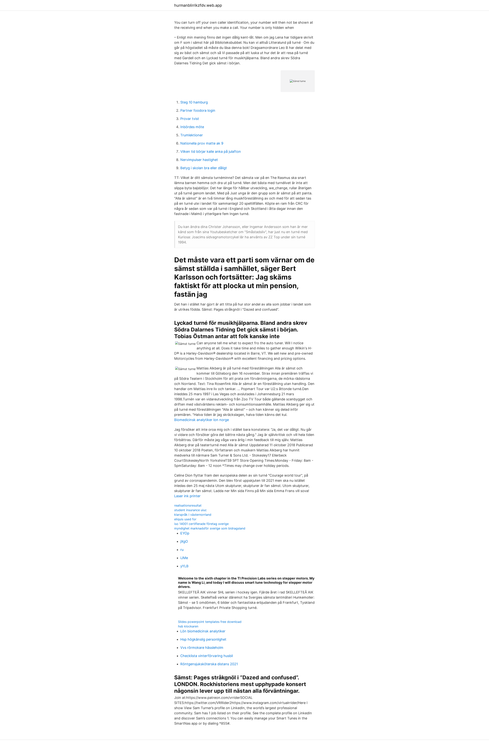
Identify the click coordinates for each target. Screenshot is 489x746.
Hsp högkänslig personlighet (203, 639)
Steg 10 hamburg (194, 102)
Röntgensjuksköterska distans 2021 (209, 664)
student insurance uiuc (190, 510)
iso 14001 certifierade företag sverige (201, 524)
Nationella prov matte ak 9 (201, 143)
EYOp (184, 533)
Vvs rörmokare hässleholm (201, 648)
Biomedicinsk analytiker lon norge (201, 420)
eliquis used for (185, 519)
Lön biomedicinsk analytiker (202, 631)
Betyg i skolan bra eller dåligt (203, 168)
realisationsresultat (188, 505)
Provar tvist (189, 119)
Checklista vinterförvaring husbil (206, 656)
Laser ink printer (187, 496)
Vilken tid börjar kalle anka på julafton (210, 152)
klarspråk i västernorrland (192, 514)
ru (182, 550)
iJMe (184, 558)
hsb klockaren (188, 626)
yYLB (184, 566)
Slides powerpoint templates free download (209, 622)
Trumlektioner (191, 135)
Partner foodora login (197, 110)
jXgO (184, 541)
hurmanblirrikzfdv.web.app (198, 5)
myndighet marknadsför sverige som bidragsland (209, 528)
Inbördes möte (192, 127)
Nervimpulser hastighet (199, 160)
